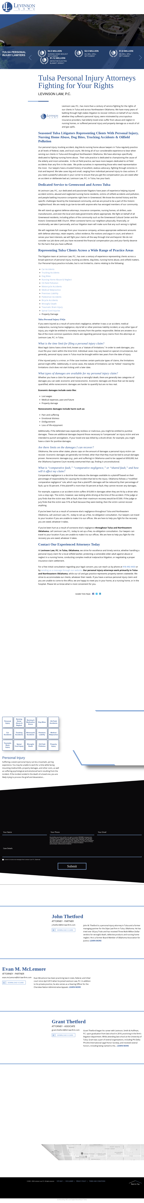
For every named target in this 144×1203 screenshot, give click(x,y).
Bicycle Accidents (50, 300)
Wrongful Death (49, 303)
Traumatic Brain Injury (52, 307)
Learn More (95, 940)
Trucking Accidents (50, 272)
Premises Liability (50, 293)
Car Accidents (48, 269)
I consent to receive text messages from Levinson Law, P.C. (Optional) (22, 859)
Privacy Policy (81, 1181)
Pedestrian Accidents (51, 296)
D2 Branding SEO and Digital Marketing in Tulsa (72, 1199)
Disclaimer (69, 1181)
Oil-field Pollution (50, 283)
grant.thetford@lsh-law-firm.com (66, 1030)
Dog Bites (46, 276)
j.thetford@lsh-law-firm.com (63, 925)
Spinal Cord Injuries (51, 310)
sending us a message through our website (61, 570)
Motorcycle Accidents (52, 286)
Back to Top (135, 1184)
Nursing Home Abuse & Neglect (57, 279)
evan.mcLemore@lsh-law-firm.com (17, 977)
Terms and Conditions (97, 1181)
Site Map (60, 1181)
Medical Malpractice (51, 289)
